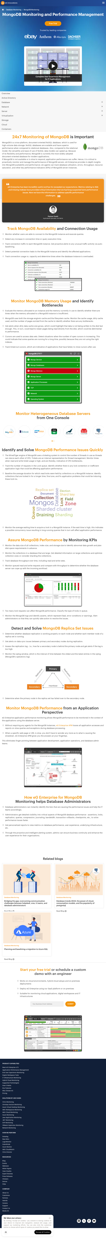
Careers (5, 1203)
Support (5, 1206)
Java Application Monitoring (11, 1117)
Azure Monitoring (8, 1115)
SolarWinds (6, 1144)
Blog (3, 1161)
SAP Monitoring (7, 1122)
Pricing (4, 1093)
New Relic (5, 1139)
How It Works (6, 1085)
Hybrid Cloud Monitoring (10, 1080)
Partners (5, 1198)
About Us (5, 1193)
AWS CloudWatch (8, 1149)
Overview (6, 93)
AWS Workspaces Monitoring (12, 1110)
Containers (6, 129)
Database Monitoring (13, 10)
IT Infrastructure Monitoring (11, 1078)
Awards (4, 1200)
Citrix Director (7, 1152)
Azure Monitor (7, 1147)
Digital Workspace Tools (10, 1075)
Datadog (5, 1136)
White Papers (6, 1168)
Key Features (6, 1088)
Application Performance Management (15, 1070)
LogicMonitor (6, 1142)
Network (5, 107)
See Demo (42, 235)
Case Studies (6, 1171)
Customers (6, 1195)
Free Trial (53, 23)
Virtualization (7, 116)
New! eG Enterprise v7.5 (10, 1067)
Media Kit (5, 1211)
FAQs (4, 1184)
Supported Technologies (10, 1083)
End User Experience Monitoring (13, 1072)
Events (4, 1163)
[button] (52, 441)
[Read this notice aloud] (49, 1218)
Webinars (5, 1166)
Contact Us (6, 1208)
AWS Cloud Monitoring (10, 1112)
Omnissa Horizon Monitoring (12, 1104)
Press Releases (7, 1176)
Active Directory (9, 98)
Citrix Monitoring (8, 1102)
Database (6, 102)
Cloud (4, 125)
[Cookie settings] (6, 1232)
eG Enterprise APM (64, 725)
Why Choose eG (7, 1090)
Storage (5, 120)
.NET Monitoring (7, 1120)
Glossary (5, 1179)
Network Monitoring (9, 1128)
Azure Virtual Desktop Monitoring (13, 1107)
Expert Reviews (7, 1174)
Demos (4, 1181)
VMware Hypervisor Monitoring (12, 1125)
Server (4, 111)
